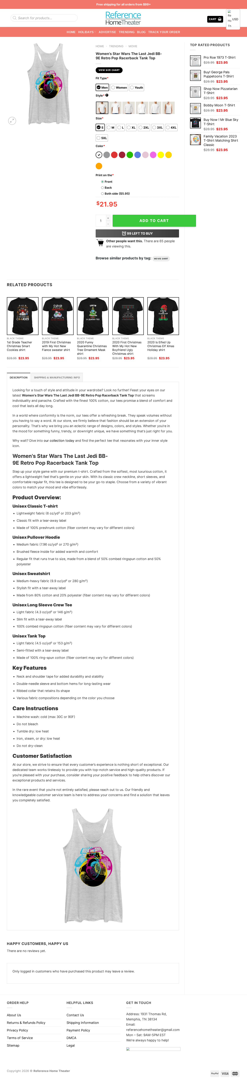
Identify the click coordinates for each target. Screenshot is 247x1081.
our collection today (59, 440)
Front (108, 181)
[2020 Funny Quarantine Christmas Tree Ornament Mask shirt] (92, 316)
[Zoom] (12, 121)
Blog (141, 32)
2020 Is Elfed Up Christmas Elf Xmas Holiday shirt (160, 346)
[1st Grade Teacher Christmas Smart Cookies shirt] (22, 316)
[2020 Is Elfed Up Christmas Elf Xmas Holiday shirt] (163, 316)
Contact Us (75, 1015)
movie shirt (161, 258)
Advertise (107, 32)
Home (71, 32)
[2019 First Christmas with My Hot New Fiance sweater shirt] (57, 316)
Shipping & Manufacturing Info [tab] (57, 377)
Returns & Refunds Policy (26, 1023)
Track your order (164, 32)
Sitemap (13, 1045)
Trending (127, 32)
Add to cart (154, 220)
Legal (71, 1045)
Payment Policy (78, 1030)
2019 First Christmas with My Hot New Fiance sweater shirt (56, 346)
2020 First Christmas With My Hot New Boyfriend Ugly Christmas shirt (126, 347)
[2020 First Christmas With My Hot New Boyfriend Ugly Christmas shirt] (128, 316)
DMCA (71, 1038)
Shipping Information (83, 1023)
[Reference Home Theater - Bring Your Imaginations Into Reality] (123, 18)
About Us (14, 1015)
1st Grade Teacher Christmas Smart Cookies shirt (19, 346)
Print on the (105, 175)
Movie (133, 46)
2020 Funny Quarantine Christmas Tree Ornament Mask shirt (92, 347)
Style (102, 95)
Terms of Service (20, 1038)
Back (108, 187)
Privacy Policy (17, 1030)
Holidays (86, 32)
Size (99, 118)
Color (100, 146)
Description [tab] (18, 377)
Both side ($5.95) (117, 193)
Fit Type (102, 78)
